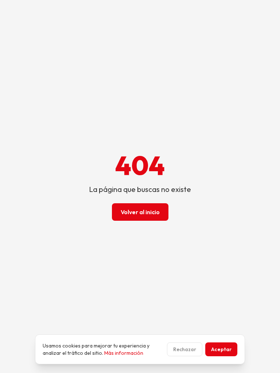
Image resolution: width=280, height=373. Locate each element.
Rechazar (184, 349)
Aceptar (221, 349)
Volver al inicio (140, 212)
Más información (123, 353)
